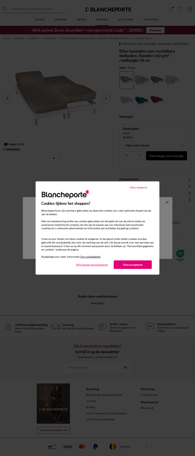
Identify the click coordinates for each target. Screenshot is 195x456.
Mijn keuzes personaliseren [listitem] (92, 264)
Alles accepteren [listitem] (133, 264)
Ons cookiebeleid (90, 256)
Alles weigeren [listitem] (138, 187)
